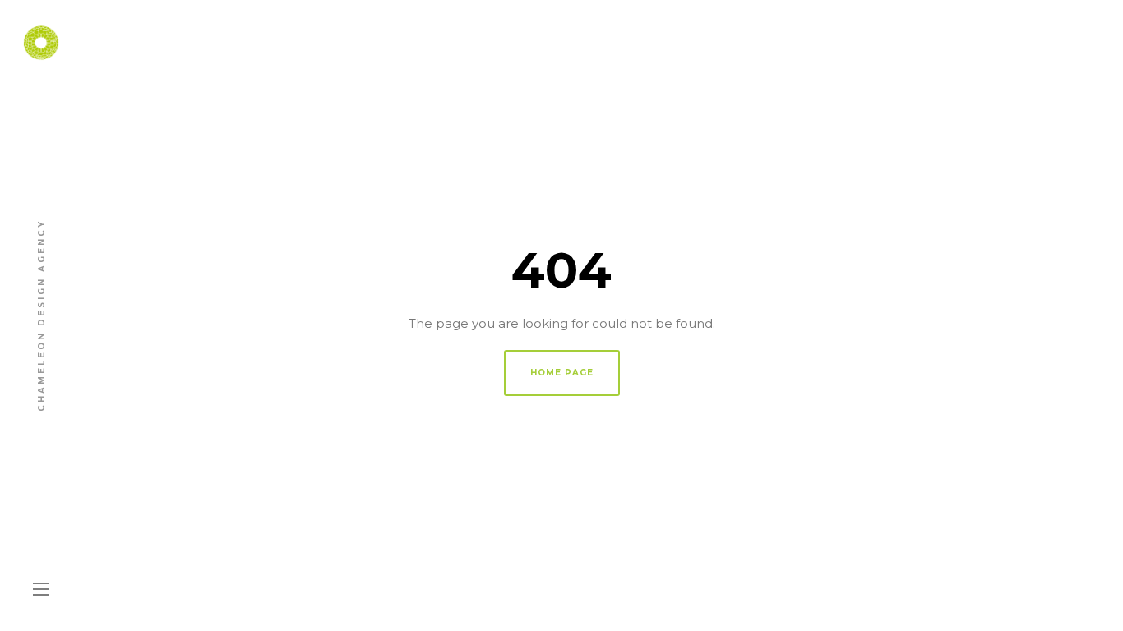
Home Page (562, 372)
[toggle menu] (41, 590)
